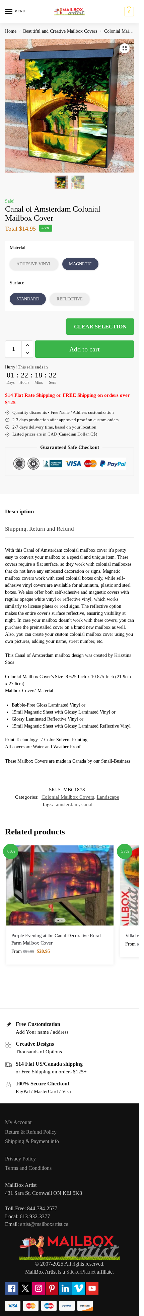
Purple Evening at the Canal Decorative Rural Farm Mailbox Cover (55, 939)
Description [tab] (19, 511)
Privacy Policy (20, 1158)
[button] (128, 11)
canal (86, 804)
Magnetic (80, 263)
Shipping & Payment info (32, 1141)
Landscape (108, 797)
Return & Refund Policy (31, 1132)
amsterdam (67, 804)
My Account (18, 1122)
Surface (17, 282)
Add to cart (84, 349)
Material (17, 247)
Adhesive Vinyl (34, 263)
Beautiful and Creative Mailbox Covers (60, 31)
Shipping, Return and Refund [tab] (39, 529)
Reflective (70, 298)
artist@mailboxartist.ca (44, 1224)
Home (10, 31)
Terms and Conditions (28, 1168)
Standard (27, 298)
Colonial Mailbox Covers (68, 797)
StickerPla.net (80, 1272)
